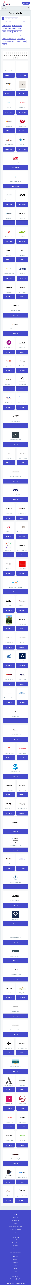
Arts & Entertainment (8, 22)
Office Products (17, 31)
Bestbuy (15, 1262)
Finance (5, 44)
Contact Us (15, 1220)
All (3, 18)
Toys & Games (21, 38)
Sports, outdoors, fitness (9, 38)
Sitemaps (15, 1249)
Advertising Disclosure (15, 1226)
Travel (4, 31)
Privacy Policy (15, 1240)
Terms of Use (15, 1243)
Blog (15, 1223)
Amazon (15, 1259)
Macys (15, 1265)
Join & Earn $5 (26, 3)
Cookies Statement (15, 1252)
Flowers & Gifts (7, 25)
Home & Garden (7, 28)
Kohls (15, 1271)
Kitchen (9, 31)
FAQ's (15, 1232)
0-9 (17, 57)
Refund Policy (15, 1246)
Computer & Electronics (9, 41)
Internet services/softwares (18, 35)
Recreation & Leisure (17, 28)
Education (19, 41)
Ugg (15, 1268)
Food (24, 41)
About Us (15, 1217)
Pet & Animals (6, 35)
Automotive (18, 22)
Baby (24, 22)
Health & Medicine (17, 25)
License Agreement (15, 1229)
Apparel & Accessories (11, 18)
